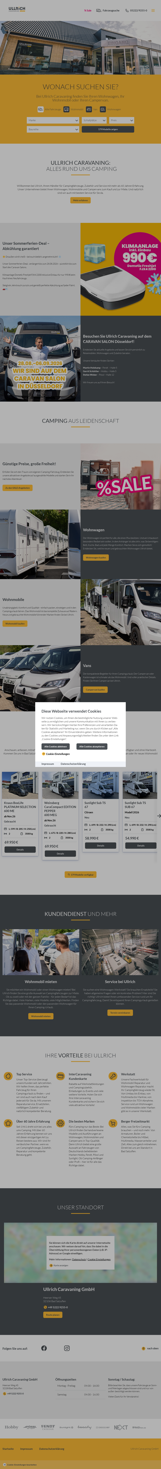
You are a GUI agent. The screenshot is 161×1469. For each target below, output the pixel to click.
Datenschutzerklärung (73, 763)
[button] (56, 746)
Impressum (48, 763)
